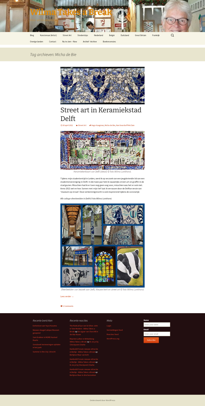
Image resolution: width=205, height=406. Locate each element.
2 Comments (68, 306)
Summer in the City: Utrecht (44, 351)
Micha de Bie (110, 125)
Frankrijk (156, 35)
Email (146, 329)
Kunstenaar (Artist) (48, 35)
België (112, 35)
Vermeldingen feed (115, 330)
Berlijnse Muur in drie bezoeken (83, 375)
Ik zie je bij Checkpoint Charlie (82, 365)
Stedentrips (83, 35)
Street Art (67, 35)
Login (109, 325)
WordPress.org (113, 338)
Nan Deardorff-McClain (125, 125)
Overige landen (36, 41)
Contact (52, 41)
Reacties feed (113, 334)
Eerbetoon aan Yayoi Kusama (45, 325)
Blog (32, 35)
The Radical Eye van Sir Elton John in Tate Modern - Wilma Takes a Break (84, 328)
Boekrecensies (109, 41)
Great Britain (140, 35)
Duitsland (125, 35)
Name (146, 320)
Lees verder (67, 296)
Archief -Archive (90, 41)
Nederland (98, 35)
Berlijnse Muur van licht (79, 355)
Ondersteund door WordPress (102, 400)
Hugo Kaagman (97, 125)
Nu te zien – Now (69, 41)
